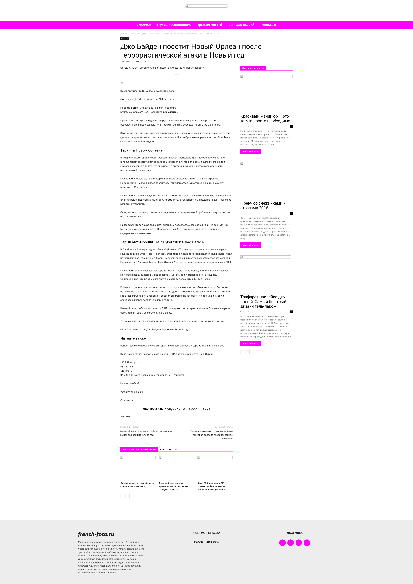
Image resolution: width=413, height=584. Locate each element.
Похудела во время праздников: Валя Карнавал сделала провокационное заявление (211, 435)
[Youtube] (307, 542)
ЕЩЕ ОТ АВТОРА (168, 449)
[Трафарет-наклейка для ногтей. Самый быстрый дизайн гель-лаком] (266, 274)
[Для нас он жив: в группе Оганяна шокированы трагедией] (138, 468)
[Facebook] (282, 542)
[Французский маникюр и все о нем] (206, 10)
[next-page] (128, 496)
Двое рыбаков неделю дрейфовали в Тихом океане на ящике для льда (173, 486)
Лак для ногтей (241, 25)
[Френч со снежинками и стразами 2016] (266, 181)
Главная (144, 25)
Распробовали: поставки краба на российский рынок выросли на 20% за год (146, 433)
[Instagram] (290, 542)
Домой (123, 33)
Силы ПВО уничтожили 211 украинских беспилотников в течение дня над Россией (211, 486)
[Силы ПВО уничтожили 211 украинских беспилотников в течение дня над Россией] (215, 468)
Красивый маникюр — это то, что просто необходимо (265, 118)
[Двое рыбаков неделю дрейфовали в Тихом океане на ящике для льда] (176, 468)
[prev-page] (122, 496)
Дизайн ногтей (210, 25)
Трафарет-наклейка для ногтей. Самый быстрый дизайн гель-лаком (263, 302)
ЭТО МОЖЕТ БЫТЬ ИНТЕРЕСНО (139, 449)
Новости (269, 25)
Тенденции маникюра (173, 25)
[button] (289, 25)
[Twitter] (299, 542)
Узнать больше (250, 151)
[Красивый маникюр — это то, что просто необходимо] (266, 94)
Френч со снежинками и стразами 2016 (263, 205)
